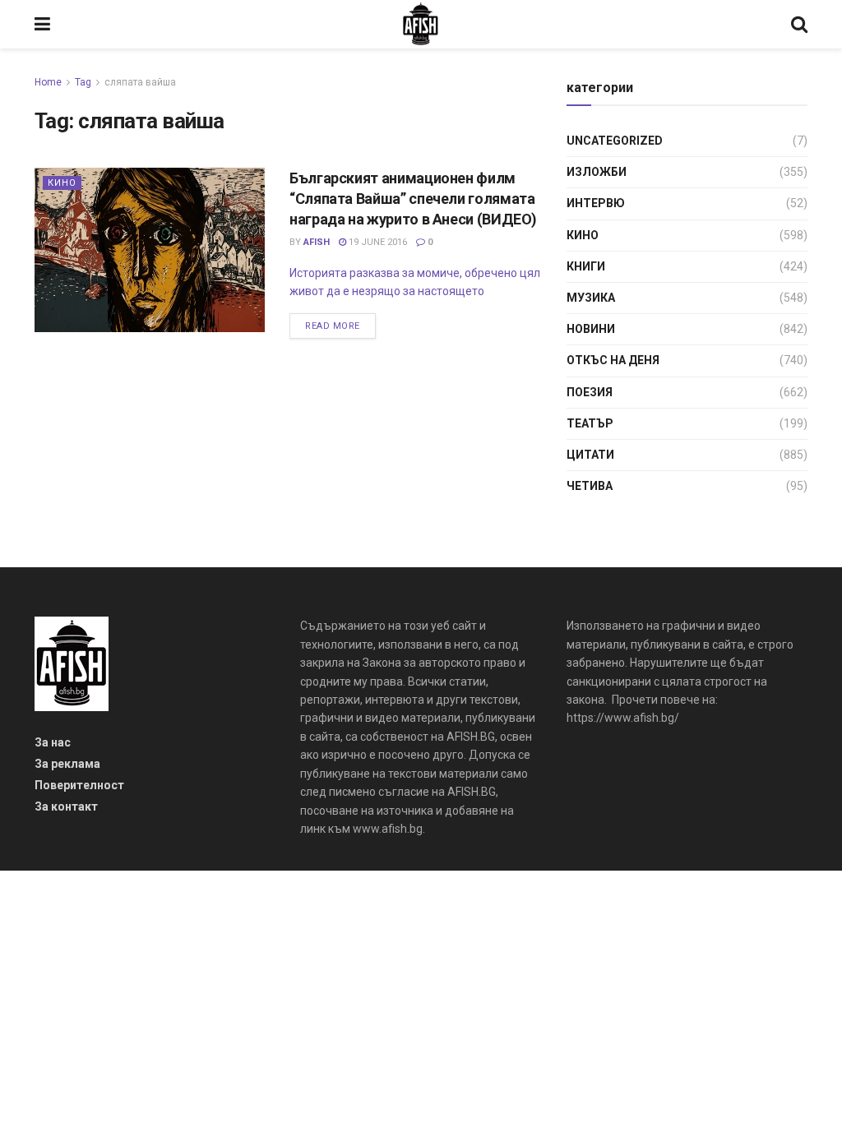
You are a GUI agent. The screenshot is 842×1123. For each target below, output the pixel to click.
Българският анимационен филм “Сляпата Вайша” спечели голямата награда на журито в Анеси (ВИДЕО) (413, 198)
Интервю (596, 203)
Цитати (590, 454)
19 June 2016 (376, 242)
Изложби (597, 171)
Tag (83, 82)
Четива (590, 485)
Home (48, 82)
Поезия (590, 392)
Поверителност (79, 785)
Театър (590, 423)
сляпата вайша (140, 82)
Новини (591, 328)
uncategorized (615, 140)
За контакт (66, 806)
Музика (591, 297)
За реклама (67, 763)
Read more (332, 326)
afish (316, 242)
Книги (586, 266)
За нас (53, 742)
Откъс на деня (613, 360)
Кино (62, 183)
